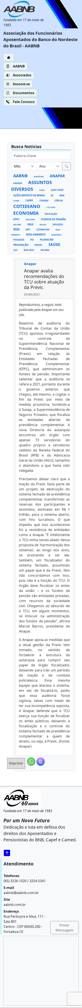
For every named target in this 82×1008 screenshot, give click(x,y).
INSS (16, 229)
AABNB (19, 66)
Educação (51, 213)
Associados (22, 75)
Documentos (23, 93)
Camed (16, 200)
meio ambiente (35, 234)
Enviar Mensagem (64, 927)
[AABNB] (25, 9)
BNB (62, 195)
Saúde (54, 244)
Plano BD (46, 239)
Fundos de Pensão (53, 219)
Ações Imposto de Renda (29, 195)
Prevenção (20, 244)
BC (52, 195)
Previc (38, 244)
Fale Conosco (24, 101)
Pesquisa (18, 239)
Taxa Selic (29, 250)
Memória (56, 234)
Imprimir (16, 763)
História (17, 224)
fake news (30, 219)
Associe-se (21, 84)
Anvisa (17, 183)
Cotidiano (26, 206)
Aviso (42, 190)
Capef (29, 200)
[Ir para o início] (8, 853)
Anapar (57, 175)
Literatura (42, 229)
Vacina (44, 250)
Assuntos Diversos (31, 185)
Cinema (43, 200)
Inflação (58, 224)
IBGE (30, 224)
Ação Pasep (57, 190)
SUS (15, 250)
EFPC (16, 219)
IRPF (28, 229)
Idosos (43, 224)
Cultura (50, 207)
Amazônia (39, 176)
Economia (26, 213)
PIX (32, 239)
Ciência (58, 200)
